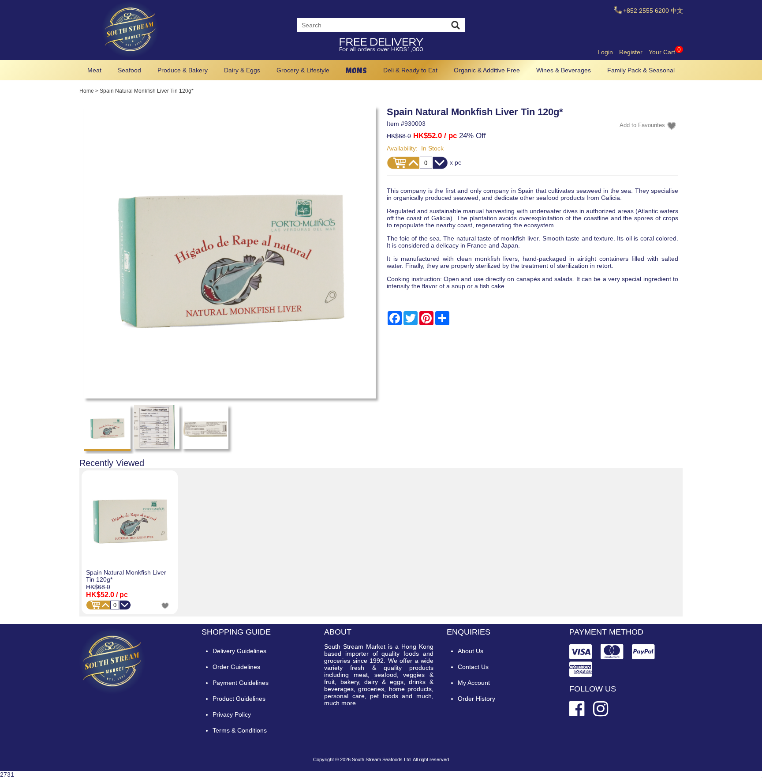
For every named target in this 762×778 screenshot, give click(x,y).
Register (630, 52)
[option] (130, 542)
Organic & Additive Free (487, 70)
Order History (476, 698)
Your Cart (665, 52)
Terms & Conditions (240, 730)
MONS (356, 70)
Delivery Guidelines (239, 650)
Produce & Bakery (182, 70)
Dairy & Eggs (242, 70)
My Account (474, 682)
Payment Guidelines (241, 682)
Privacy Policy (232, 714)
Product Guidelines (239, 698)
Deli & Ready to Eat (410, 70)
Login (605, 52)
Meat (94, 70)
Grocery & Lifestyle (302, 70)
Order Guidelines (236, 666)
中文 (677, 10)
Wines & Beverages (563, 70)
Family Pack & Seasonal (641, 70)
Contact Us (473, 666)
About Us (470, 650)
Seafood (129, 70)
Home (86, 91)
